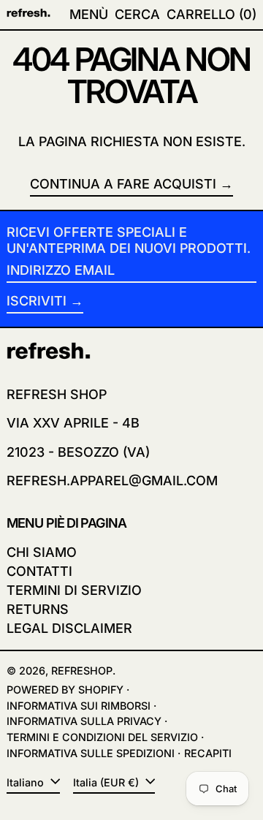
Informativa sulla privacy (84, 721)
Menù (88, 14)
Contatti (39, 571)
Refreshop (82, 670)
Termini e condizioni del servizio (102, 737)
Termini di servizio (74, 590)
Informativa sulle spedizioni (91, 753)
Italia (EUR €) (107, 782)
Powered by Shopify (65, 689)
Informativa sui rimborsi (78, 705)
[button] (137, 14)
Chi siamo (42, 552)
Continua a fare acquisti (123, 183)
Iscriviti (36, 300)
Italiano (27, 782)
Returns (38, 609)
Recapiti (208, 753)
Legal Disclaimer (69, 628)
